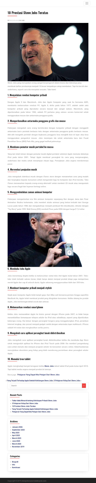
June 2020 (16, 441)
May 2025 (15, 433)
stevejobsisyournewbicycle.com (33, 481)
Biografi (15, 462)
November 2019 (18, 447)
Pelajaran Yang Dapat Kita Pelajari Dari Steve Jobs (38, 375)
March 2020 (16, 444)
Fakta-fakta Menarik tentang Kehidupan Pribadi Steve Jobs (34, 401)
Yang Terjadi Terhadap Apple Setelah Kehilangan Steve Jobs (30, 381)
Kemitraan (16, 467)
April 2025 (16, 435)
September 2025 (18, 430)
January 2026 (17, 427)
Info (13, 465)
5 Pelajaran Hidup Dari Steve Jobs (67, 381)
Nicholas (14, 20)
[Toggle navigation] (87, 3)
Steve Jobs (49, 366)
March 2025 (16, 438)
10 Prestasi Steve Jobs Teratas (24, 406)
